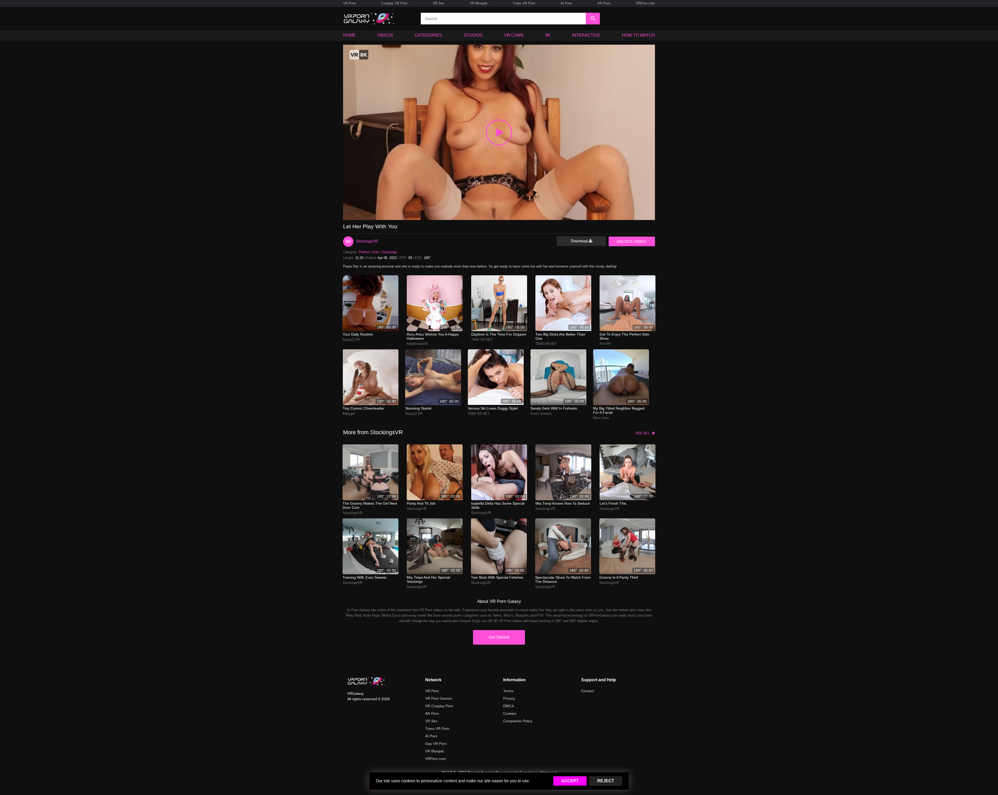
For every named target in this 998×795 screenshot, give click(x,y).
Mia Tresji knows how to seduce (562, 503)
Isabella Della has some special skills (497, 505)
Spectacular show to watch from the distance (563, 579)
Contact (587, 691)
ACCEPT (570, 781)
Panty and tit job (421, 503)
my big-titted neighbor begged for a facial (619, 410)
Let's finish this (613, 503)
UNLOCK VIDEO (631, 241)
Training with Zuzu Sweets (364, 577)
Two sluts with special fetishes (497, 577)
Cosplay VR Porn (394, 3)
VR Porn (349, 3)
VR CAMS (513, 35)
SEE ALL (643, 433)
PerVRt (605, 344)
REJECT (605, 781)
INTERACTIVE (586, 35)
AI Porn (566, 3)
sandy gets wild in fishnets (553, 408)
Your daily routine (358, 334)
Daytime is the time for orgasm (498, 334)
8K (547, 35)
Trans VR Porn (524, 3)
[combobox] (503, 18)
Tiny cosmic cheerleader (363, 408)
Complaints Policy (517, 721)
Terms (508, 691)
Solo (375, 252)
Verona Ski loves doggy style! (493, 408)
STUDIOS (473, 35)
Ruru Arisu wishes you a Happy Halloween (433, 336)
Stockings (389, 252)
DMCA (508, 706)
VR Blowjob (478, 3)
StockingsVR (367, 241)
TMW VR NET (482, 340)
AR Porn (604, 3)
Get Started (499, 637)
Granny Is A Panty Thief (618, 577)
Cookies (509, 713)
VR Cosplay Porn (439, 706)
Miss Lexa (601, 418)
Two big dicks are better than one (560, 336)
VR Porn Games (438, 698)
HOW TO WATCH (638, 35)
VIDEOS (385, 35)
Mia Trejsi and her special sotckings (428, 579)
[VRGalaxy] (366, 681)
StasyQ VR (351, 340)
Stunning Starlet (418, 408)
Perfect (364, 252)
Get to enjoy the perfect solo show (624, 336)
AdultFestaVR (417, 344)
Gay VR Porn (436, 743)
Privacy (509, 698)
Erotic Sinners (541, 414)
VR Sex (438, 3)
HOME (349, 35)
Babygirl (349, 414)
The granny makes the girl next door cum (370, 505)
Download (580, 241)
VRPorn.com (645, 3)
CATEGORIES (428, 35)
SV (348, 241)
